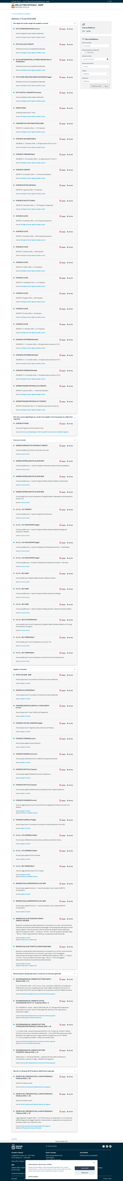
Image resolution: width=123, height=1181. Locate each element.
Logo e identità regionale (53, 1160)
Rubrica (22, 1161)
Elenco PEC (15, 1161)
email (18, 1170)
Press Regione (50, 1157)
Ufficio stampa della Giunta (54, 1155)
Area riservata (52, 1146)
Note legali (14, 1178)
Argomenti (85, 78)
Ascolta (71, 29)
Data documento (87, 56)
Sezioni (84, 70)
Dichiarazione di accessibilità (88, 1155)
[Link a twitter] (107, 1146)
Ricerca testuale (86, 42)
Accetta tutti (84, 1168)
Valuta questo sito (61, 1141)
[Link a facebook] (103, 1146)
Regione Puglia (16, 1)
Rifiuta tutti (85, 1172)
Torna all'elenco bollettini (21, 14)
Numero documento (87, 63)
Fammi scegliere (33, 1176)
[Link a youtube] (110, 1146)
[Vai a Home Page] (13, 6)
